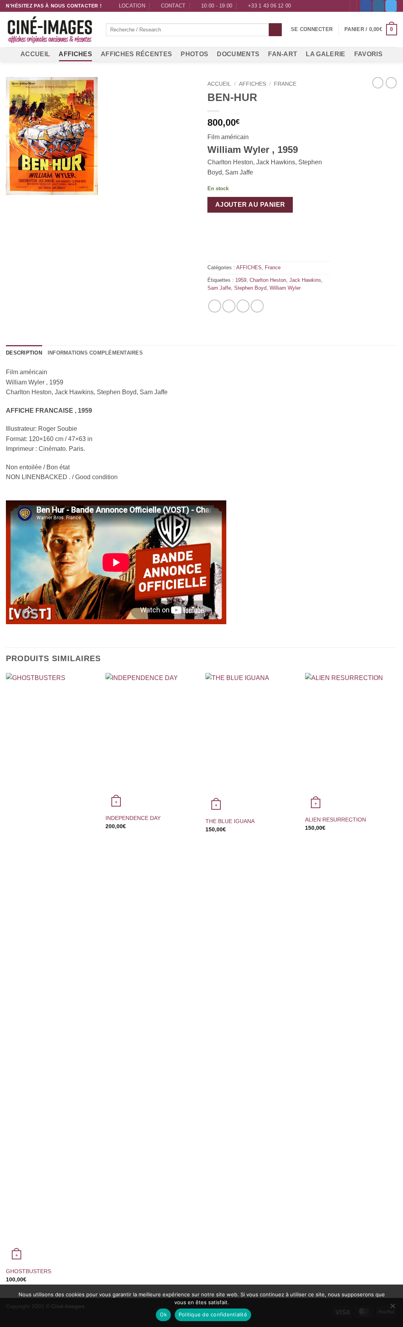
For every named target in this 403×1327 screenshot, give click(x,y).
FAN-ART (282, 54)
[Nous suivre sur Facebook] (366, 6)
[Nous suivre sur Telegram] (391, 6)
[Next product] (377, 82)
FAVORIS (368, 54)
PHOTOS (194, 54)
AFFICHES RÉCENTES (136, 54)
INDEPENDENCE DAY (133, 818)
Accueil (219, 84)
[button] (312, 29)
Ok (163, 1314)
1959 (240, 280)
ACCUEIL (35, 54)
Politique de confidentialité (213, 1314)
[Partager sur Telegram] (257, 306)
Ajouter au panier (250, 204)
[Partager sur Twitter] (228, 306)
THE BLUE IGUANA (230, 821)
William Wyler (285, 288)
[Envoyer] (275, 30)
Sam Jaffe (219, 288)
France (285, 84)
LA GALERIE (325, 54)
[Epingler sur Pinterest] (243, 306)
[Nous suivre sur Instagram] (378, 6)
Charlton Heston (268, 280)
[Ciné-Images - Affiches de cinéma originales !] (50, 30)
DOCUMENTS (238, 54)
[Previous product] (391, 82)
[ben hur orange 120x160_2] (101, 136)
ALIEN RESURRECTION (335, 819)
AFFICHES (75, 54)
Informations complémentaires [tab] (95, 353)
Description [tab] (24, 353)
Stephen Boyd (250, 288)
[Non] (392, 1308)
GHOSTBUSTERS (28, 1271)
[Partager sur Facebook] (214, 306)
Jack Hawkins (305, 280)
